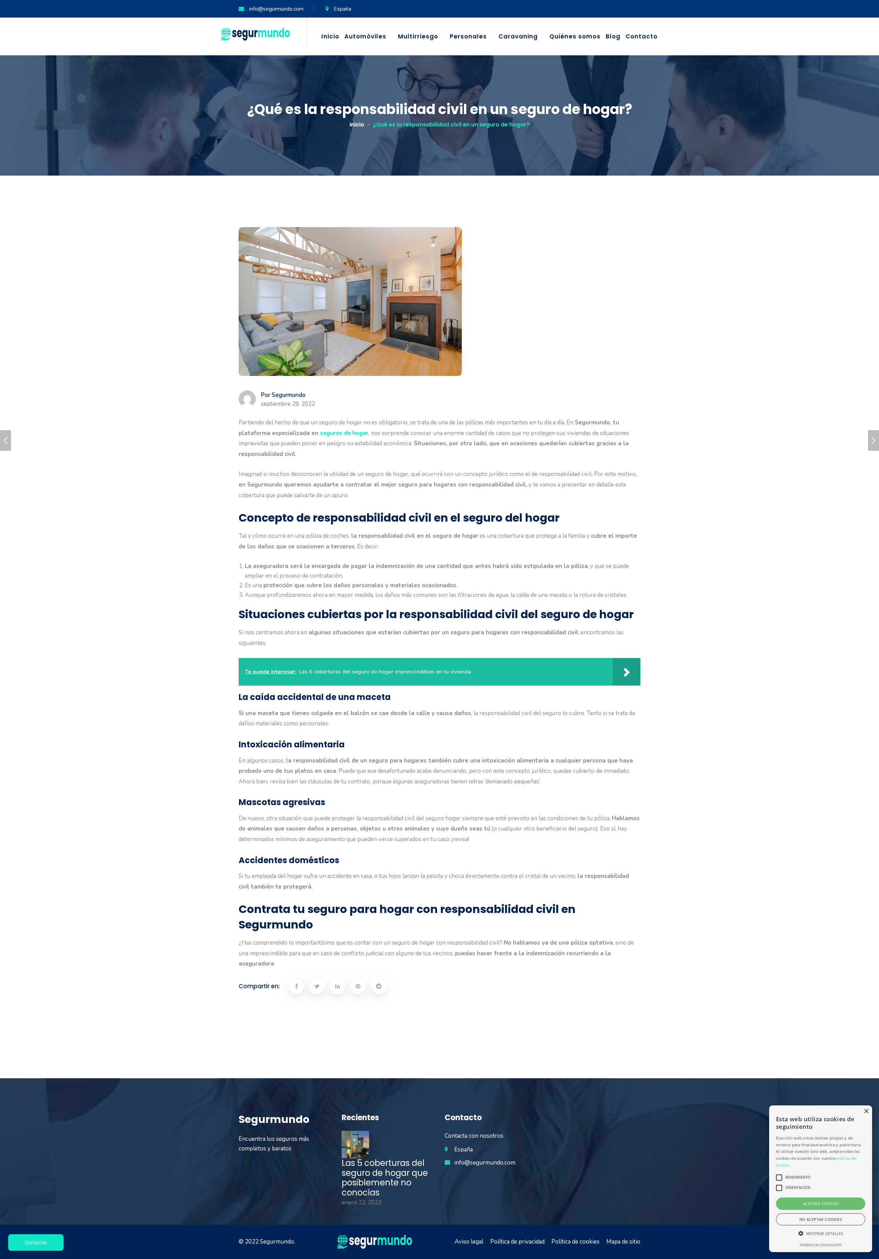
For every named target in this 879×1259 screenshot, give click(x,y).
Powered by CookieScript (821, 1245)
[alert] (820, 1178)
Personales (468, 36)
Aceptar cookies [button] (820, 1203)
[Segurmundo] (255, 34)
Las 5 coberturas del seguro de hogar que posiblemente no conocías (385, 1177)
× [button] (866, 1111)
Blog (613, 36)
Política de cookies (575, 1242)
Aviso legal (469, 1242)
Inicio (330, 36)
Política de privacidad (517, 1242)
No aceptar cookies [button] (820, 1219)
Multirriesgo (418, 36)
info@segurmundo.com (276, 9)
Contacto (642, 36)
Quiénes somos (575, 36)
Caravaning (518, 36)
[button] (820, 1233)
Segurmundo (277, 1242)
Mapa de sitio (623, 1242)
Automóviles (365, 36)
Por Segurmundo (283, 395)
